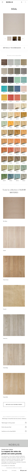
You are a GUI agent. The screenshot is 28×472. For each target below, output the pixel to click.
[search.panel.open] (25, 2)
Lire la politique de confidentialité (8, 465)
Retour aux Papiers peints (14, 404)
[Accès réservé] (21, 2)
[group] (9, 39)
